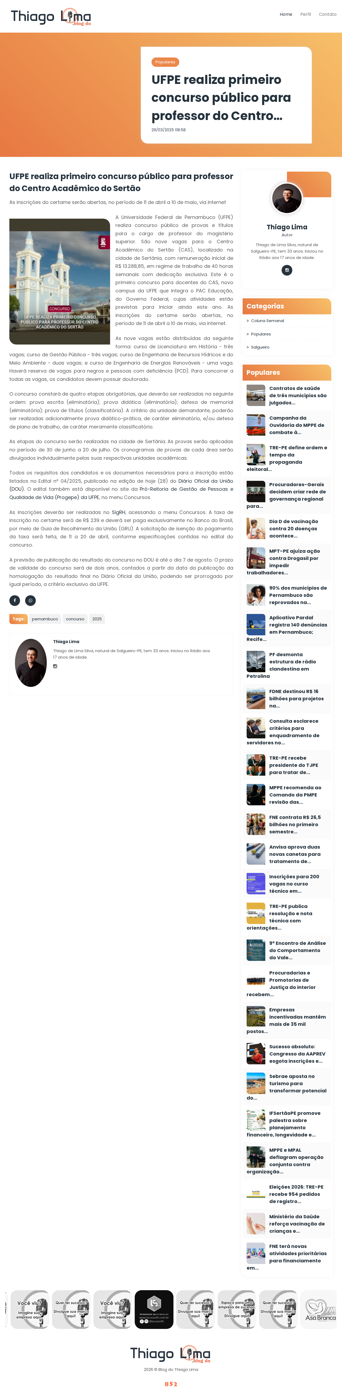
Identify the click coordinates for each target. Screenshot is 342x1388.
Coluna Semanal (267, 320)
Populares (165, 62)
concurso (75, 619)
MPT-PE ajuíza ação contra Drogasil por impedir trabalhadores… (283, 562)
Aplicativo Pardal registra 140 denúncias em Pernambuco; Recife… (287, 628)
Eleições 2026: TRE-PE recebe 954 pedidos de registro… (296, 1194)
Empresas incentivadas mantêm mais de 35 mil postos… (286, 1020)
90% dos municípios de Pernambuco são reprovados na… (298, 595)
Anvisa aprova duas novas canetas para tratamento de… (295, 854)
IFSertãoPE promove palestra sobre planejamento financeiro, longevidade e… (284, 1124)
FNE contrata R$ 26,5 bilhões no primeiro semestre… (295, 824)
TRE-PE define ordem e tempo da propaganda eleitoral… (287, 458)
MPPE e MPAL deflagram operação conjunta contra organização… (285, 1161)
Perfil (305, 14)
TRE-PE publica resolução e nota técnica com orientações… (279, 917)
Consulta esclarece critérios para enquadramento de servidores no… (283, 732)
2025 (97, 619)
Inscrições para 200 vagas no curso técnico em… (294, 883)
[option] (26, 1311)
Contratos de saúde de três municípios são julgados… (298, 395)
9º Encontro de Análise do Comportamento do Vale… (297, 950)
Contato (328, 14)
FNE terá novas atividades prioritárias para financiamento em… (287, 1257)
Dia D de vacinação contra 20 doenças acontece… (293, 528)
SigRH (118, 512)
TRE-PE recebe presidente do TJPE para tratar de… (293, 765)
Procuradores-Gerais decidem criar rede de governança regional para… (286, 495)
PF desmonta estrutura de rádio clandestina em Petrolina (281, 665)
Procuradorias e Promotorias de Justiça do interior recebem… (281, 983)
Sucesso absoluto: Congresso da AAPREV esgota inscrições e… (297, 1053)
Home (286, 14)
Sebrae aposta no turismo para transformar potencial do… (287, 1087)
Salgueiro (260, 347)
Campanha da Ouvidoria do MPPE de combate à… (296, 425)
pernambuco (45, 619)
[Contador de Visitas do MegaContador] (171, 1384)
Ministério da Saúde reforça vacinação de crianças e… (297, 1223)
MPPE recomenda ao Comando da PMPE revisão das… (295, 794)
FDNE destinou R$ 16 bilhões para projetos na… (296, 698)
